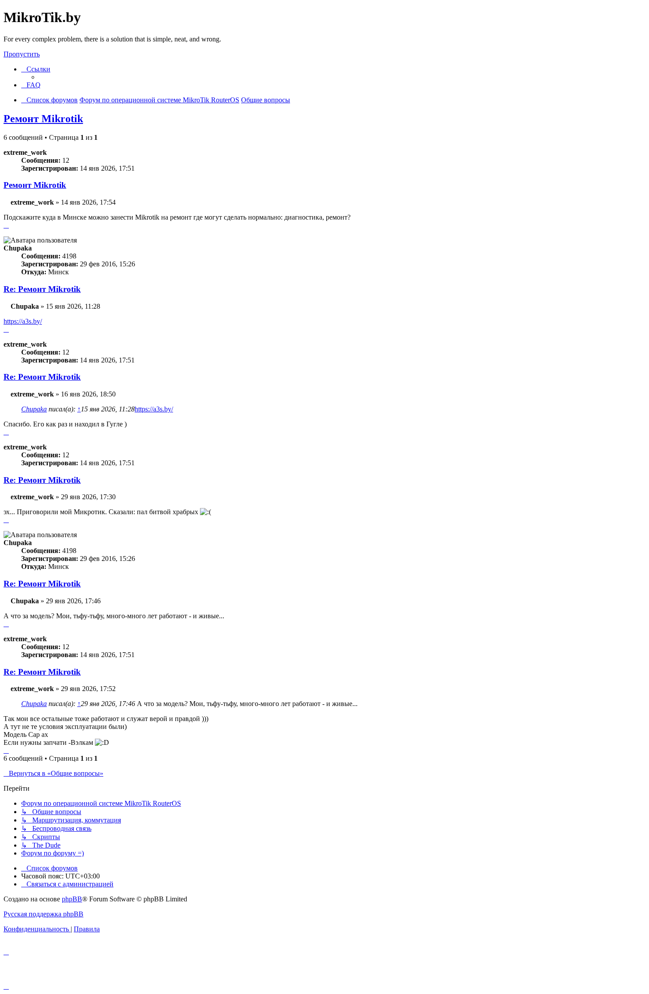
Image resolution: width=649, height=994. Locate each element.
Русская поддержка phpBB (43, 914)
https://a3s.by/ (23, 321)
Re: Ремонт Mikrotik (42, 289)
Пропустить (22, 54)
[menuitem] (31, 85)
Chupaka (34, 409)
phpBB (72, 899)
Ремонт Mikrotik (43, 118)
